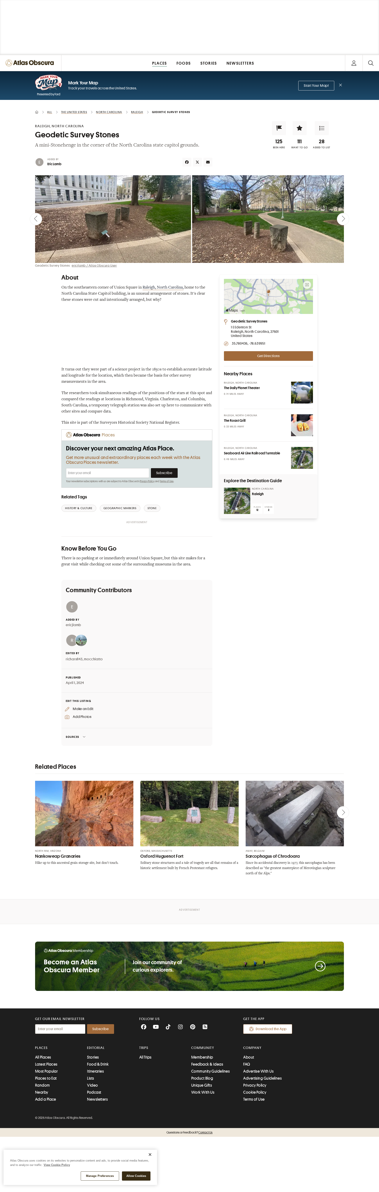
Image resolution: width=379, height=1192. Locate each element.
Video (92, 1085)
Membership (202, 1057)
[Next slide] (343, 219)
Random (42, 1085)
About (248, 1057)
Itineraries (95, 1071)
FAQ (246, 1064)
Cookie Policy (254, 1092)
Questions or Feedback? (189, 1132)
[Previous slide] (36, 219)
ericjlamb (73, 625)
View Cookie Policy (57, 1165)
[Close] (150, 1154)
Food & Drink (98, 1064)
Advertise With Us (258, 1071)
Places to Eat (46, 1078)
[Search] (371, 63)
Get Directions (268, 356)
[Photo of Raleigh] (237, 501)
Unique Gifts (201, 1085)
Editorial (96, 1048)
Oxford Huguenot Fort (162, 856)
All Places (43, 1057)
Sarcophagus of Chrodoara (273, 856)
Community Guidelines (210, 1071)
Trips (144, 1048)
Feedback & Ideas (207, 1064)
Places (41, 1048)
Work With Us (202, 1092)
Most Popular (46, 1071)
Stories (93, 1057)
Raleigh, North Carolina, (163, 288)
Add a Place (45, 1099)
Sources (72, 736)
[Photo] (302, 393)
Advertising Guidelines (262, 1078)
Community (202, 1048)
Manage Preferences (100, 1176)
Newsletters (97, 1099)
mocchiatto (93, 659)
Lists (90, 1078)
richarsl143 (74, 659)
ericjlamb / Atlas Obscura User (94, 265)
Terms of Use (166, 481)
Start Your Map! (316, 85)
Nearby (41, 1092)
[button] (279, 128)
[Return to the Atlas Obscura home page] (30, 63)
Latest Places (46, 1064)
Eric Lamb (54, 164)
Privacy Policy (147, 481)
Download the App (271, 1029)
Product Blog (202, 1078)
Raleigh (258, 494)
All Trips (145, 1057)
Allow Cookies (136, 1176)
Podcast (94, 1092)
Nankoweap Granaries (57, 856)
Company (252, 1048)
